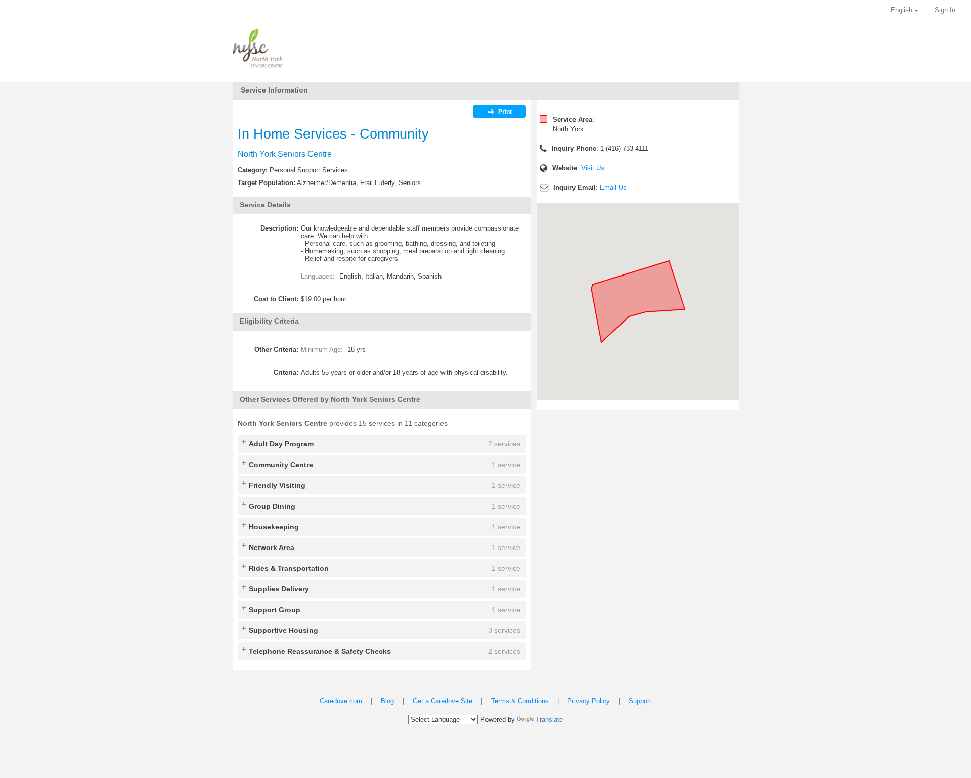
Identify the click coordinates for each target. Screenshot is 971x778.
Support (640, 701)
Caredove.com (341, 701)
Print (505, 111)
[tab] (382, 444)
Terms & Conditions (520, 701)
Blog (387, 701)
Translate (549, 719)
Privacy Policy (588, 701)
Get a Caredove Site (442, 701)
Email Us (613, 187)
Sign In (945, 10)
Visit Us (592, 168)
